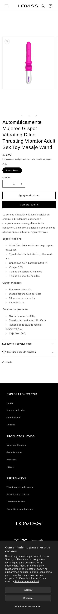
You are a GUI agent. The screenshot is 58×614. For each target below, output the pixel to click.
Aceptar (28, 589)
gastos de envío (13, 159)
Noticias (10, 424)
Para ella (11, 459)
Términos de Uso (15, 501)
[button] (6, 6)
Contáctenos (13, 417)
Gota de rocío (14, 452)
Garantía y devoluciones (20, 509)
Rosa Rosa (12, 170)
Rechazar (28, 598)
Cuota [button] (9, 362)
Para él (10, 467)
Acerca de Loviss (15, 410)
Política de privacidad (27, 581)
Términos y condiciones (19, 487)
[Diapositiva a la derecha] (36, 115)
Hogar (9, 403)
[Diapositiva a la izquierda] (21, 115)
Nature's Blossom (16, 445)
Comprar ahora (29, 204)
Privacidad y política (17, 494)
